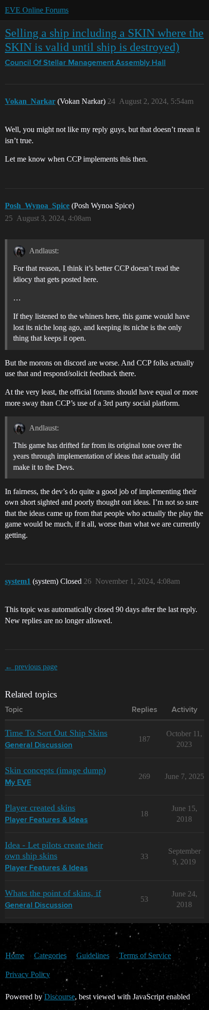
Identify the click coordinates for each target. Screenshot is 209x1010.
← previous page (31, 666)
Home (14, 955)
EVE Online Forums (37, 10)
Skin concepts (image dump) (55, 770)
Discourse (59, 997)
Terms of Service (145, 955)
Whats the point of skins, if (53, 893)
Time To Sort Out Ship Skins (56, 733)
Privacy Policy (27, 974)
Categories (50, 955)
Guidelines (92, 955)
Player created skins (40, 807)
